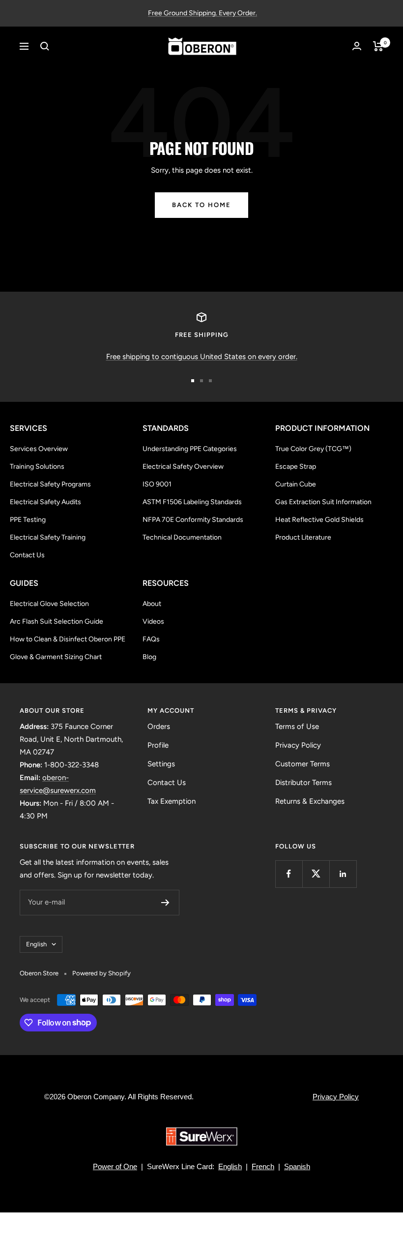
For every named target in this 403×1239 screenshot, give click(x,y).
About (152, 604)
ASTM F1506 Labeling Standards (192, 502)
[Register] (165, 902)
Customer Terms (302, 763)
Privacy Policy (298, 745)
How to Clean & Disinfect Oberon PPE (67, 639)
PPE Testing (28, 519)
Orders (158, 726)
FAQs (151, 639)
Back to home (201, 205)
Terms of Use (297, 726)
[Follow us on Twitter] (315, 873)
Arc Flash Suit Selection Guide (56, 621)
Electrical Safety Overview (183, 466)
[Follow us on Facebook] (288, 873)
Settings (161, 763)
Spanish (297, 1166)
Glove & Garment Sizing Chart (56, 657)
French (263, 1166)
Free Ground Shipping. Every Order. (202, 13)
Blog (149, 657)
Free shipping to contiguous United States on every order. (201, 356)
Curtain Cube (295, 484)
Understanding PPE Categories (190, 449)
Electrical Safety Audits (45, 502)
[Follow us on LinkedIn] (342, 873)
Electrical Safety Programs (50, 484)
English (36, 944)
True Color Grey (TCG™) (313, 449)
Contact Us (27, 555)
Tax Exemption (171, 801)
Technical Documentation (182, 537)
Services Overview (39, 449)
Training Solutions (37, 466)
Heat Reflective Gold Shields (319, 519)
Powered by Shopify (101, 973)
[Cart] (378, 46)
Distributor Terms (303, 782)
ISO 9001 (157, 484)
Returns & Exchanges (310, 801)
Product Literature (303, 537)
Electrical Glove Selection (49, 604)
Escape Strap (295, 466)
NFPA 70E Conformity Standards (193, 519)
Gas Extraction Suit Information (323, 502)
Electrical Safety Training (48, 537)
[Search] (44, 46)
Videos (153, 621)
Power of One (115, 1166)
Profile (158, 745)
